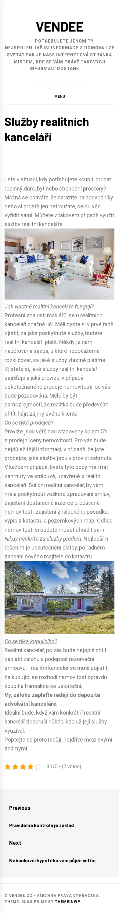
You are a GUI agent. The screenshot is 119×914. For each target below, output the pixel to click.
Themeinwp (67, 902)
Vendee (60, 26)
